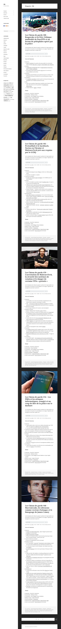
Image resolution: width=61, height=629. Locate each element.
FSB (51, 473)
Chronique (5, 45)
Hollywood (27, 110)
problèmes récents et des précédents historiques (38, 313)
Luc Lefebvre (10, 91)
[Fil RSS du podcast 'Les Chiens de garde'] (6, 25)
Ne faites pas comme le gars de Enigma (34, 177)
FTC (52, 363)
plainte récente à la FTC (33, 329)
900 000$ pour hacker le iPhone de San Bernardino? (36, 579)
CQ (4, 4)
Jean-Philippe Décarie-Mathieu (8, 90)
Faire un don (6, 16)
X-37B (39, 611)
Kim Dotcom (37, 110)
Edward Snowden (11, 86)
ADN (48, 361)
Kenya (31, 364)
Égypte (39, 109)
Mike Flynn (31, 610)
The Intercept (8, 97)
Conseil (5, 47)
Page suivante (56, 619)
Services (5, 14)
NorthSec (28, 533)
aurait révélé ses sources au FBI (40, 199)
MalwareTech (27, 239)
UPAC (29, 611)
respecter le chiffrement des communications (39, 426)
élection (37, 473)
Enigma (36, 238)
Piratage (5, 61)
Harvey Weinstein (48, 109)
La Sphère (51, 238)
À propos (5, 11)
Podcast (5, 65)
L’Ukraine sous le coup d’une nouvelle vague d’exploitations (38, 184)
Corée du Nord (27, 109)
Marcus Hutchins (33, 239)
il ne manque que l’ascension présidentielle (43, 338)
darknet (36, 109)
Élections (48, 363)
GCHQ (41, 238)
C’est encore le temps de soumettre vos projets (38, 303)
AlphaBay (26, 473)
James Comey (39, 609)
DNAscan (45, 363)
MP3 (32, 56)
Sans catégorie (6, 70)
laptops (47, 609)
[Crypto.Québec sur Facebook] (4, 25)
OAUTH (38, 610)
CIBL (34, 238)
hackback (43, 238)
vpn (9, 99)
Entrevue (5, 52)
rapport (51, 364)
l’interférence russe (40, 438)
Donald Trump (6, 86)
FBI (12, 87)
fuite (4, 89)
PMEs (33, 474)
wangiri (49, 431)
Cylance (33, 363)
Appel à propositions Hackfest (32, 534)
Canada (5, 83)
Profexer (50, 239)
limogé (46, 570)
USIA (32, 611)
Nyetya (42, 239)
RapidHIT (47, 364)
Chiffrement (31, 473)
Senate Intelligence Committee (34, 240)
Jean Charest (43, 609)
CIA (32, 238)
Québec (8, 92)
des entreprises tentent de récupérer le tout (35, 561)
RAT (25, 365)
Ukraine (42, 240)
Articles (5, 43)
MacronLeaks (51, 609)
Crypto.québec (6, 85)
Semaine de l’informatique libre (32, 531)
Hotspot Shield (27, 364)
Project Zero (42, 610)
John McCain (47, 238)
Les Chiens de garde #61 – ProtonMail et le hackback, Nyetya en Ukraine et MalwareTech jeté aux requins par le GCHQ (38, 148)
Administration (6, 38)
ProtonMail (27, 240)
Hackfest (9, 89)
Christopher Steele (28, 238)
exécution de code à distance (45, 543)
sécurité (5, 97)
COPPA (26, 363)
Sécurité (5, 72)
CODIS (52, 361)
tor (11, 97)
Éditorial (5, 50)
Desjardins (27, 609)
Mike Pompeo (38, 239)
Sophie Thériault (35, 472)
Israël (30, 110)
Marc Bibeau (27, 610)
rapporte (31, 320)
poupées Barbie (42, 215)
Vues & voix (37, 102)
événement (5, 54)
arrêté (41, 310)
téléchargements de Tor (47, 212)
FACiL (11, 87)
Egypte (35, 87)
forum (43, 109)
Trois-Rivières (39, 474)
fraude (49, 473)
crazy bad (36, 543)
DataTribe (28, 586)
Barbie (49, 237)
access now (45, 472)
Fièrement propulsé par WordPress (31, 626)
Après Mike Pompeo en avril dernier (33, 195)
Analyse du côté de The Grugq (37, 554)
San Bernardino (47, 610)
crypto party (30, 363)
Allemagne (5, 82)
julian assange (6, 91)
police (6, 92)
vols (33, 611)
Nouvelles (5, 59)
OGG (31, 56)
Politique (5, 67)
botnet (12, 82)
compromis (51, 312)
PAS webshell (46, 239)
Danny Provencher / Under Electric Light (40, 100)
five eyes (45, 473)
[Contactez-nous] (8, 25)
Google (7, 89)
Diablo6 (43, 326)
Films (4, 56)
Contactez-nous (6, 18)
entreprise (41, 473)
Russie (8, 94)
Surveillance (6, 74)
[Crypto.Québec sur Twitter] (5, 25)
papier (29, 547)
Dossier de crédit (6, 49)
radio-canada (10, 92)
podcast (4, 92)
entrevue (5, 87)
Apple (5, 41)
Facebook (8, 87)
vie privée (6, 99)
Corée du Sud (32, 109)
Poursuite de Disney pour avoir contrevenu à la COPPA (37, 333)
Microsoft (41, 110)
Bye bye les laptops (30, 549)
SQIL (4, 95)
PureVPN (50, 110)
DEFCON (36, 363)
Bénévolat (5, 12)
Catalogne (50, 108)
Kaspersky (33, 110)
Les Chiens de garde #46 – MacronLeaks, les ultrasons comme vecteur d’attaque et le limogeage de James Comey (38, 508)
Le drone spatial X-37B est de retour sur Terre (35, 582)
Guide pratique (6, 58)
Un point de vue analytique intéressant (34, 557)
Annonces (5, 40)
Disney (42, 363)
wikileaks (6, 100)
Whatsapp (13, 99)
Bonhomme (35, 99)
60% (27, 435)
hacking (12, 89)
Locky (34, 364)
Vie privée (5, 75)
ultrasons (26, 611)
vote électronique (32, 365)
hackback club (45, 182)
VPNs (10, 99)
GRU (52, 473)
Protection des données (8, 68)
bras (33, 442)
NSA (12, 91)
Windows (33, 111)
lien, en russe (36, 192)
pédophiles (47, 110)
